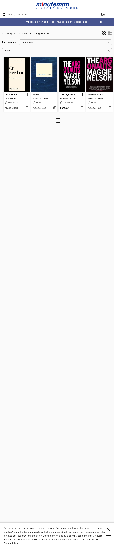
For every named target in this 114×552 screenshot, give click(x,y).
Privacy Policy (79, 528)
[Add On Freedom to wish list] (27, 108)
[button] (104, 34)
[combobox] (51, 14)
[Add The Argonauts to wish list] (82, 108)
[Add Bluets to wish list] (54, 108)
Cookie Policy (11, 543)
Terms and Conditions (56, 528)
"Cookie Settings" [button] (84, 535)
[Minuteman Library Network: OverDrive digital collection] (57, 5)
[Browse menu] (109, 14)
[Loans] (103, 14)
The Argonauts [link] (67, 94)
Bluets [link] (36, 94)
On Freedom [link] (11, 94)
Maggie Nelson (14, 98)
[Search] (4, 14)
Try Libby (29, 22)
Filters (7, 50)
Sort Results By (10, 42)
